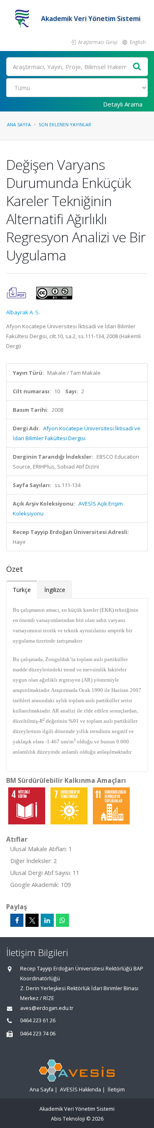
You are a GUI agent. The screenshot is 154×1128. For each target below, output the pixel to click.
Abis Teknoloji (68, 1118)
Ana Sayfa (19, 124)
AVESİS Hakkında (80, 1089)
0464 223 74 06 (37, 1033)
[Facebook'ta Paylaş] (16, 920)
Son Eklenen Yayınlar (65, 124)
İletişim (116, 1089)
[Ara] (137, 67)
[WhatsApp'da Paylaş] (62, 920)
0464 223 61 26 (37, 1020)
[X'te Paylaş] (32, 920)
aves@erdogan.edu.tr (47, 1008)
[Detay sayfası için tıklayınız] (27, 805)
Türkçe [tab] (22, 590)
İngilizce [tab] (54, 590)
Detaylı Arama (123, 104)
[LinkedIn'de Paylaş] (47, 920)
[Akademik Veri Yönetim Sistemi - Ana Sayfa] (23, 18)
